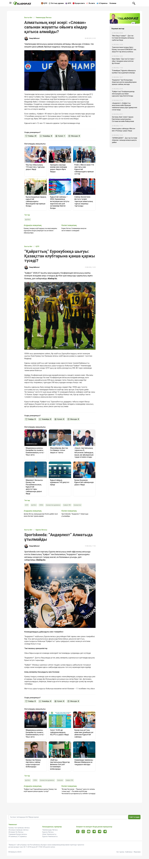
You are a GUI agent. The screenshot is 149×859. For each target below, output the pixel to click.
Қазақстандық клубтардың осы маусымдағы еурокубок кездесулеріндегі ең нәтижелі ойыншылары (40, 231)
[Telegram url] (94, 831)
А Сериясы (103, 3)
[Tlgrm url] (99, 831)
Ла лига (91, 3)
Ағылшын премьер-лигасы (18, 830)
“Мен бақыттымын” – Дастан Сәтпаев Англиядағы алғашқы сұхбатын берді (123, 38)
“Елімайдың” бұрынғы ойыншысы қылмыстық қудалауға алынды (124, 72)
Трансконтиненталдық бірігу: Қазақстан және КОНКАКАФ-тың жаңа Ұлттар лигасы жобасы (124, 49)
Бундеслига (80, 3)
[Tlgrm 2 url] (105, 831)
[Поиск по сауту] (134, 3)
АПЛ (69, 3)
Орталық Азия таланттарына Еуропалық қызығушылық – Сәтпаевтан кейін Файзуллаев (123, 119)
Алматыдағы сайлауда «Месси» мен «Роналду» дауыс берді (123, 130)
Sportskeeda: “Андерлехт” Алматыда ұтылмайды (75, 515)
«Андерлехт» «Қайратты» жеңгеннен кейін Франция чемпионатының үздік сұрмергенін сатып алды (124, 106)
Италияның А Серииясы (18, 836)
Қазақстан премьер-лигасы (19, 828)
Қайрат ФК (67, 505)
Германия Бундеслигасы (18, 834)
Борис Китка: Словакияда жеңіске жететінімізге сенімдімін (74, 229)
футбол (27, 219)
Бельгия (60, 780)
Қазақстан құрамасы (53, 505)
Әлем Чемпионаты (49, 834)
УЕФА (41, 505)
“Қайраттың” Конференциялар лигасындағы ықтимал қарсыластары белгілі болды (123, 94)
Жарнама (137, 852)
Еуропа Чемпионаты (50, 836)
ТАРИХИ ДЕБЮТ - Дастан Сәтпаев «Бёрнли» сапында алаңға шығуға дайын (124, 140)
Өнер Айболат (34, 38)
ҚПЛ (45, 3)
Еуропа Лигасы (48, 832)
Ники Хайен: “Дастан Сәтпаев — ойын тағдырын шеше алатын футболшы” (123, 61)
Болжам (113, 3)
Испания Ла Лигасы (16, 832)
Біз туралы (120, 852)
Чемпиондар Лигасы (50, 830)
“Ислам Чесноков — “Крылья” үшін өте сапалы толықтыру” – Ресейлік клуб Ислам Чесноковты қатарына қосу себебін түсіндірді (78, 791)
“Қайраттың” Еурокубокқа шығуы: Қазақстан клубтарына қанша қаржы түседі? (40, 790)
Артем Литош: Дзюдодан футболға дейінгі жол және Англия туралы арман (41, 515)
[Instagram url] (83, 831)
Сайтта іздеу (134, 817)
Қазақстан (77, 505)
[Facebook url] (77, 831)
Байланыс (129, 852)
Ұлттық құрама (57, 3)
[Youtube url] (89, 832)
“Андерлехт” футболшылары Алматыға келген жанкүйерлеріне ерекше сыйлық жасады (124, 82)
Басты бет (28, 17)
